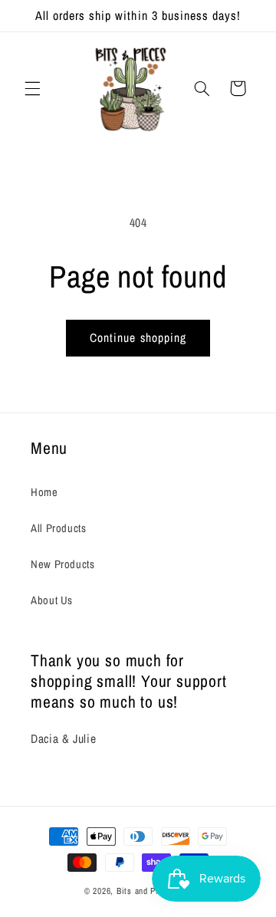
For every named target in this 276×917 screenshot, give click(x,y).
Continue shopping (138, 338)
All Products (59, 528)
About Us (52, 600)
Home (44, 492)
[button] (32, 88)
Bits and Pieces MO (154, 891)
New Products (63, 564)
